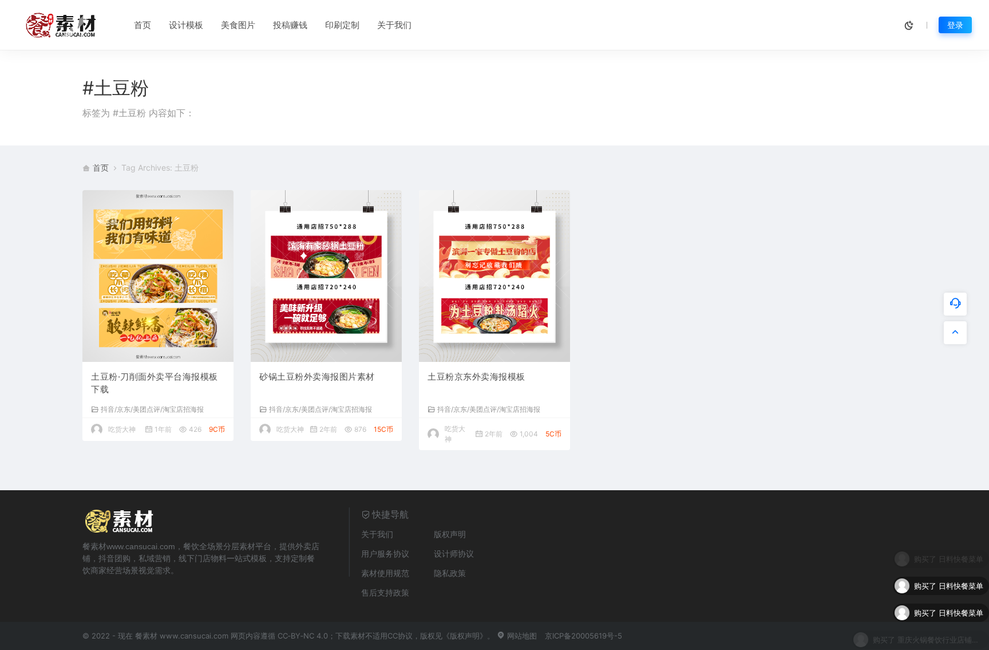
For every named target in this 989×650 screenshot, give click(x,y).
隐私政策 (450, 573)
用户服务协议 (385, 553)
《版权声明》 (464, 635)
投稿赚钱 (290, 24)
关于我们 (394, 24)
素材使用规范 (385, 573)
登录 (955, 25)
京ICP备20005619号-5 (583, 635)
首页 (142, 24)
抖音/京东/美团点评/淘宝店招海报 (152, 409)
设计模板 (186, 24)
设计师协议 (454, 553)
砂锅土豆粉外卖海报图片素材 (317, 376)
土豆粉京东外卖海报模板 (476, 376)
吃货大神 (122, 429)
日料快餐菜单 (961, 579)
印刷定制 (342, 24)
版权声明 (450, 534)
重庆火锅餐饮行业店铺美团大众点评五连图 (940, 632)
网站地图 (521, 635)
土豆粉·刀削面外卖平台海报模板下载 (154, 383)
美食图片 (238, 24)
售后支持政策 (385, 592)
